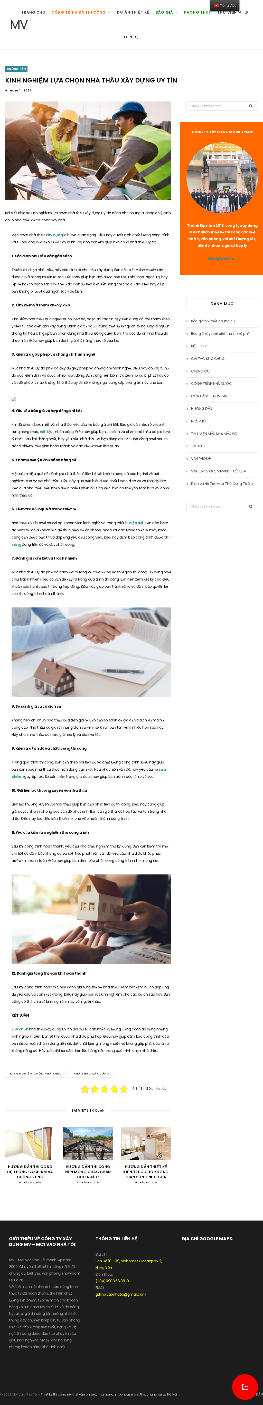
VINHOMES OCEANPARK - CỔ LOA (218, 471)
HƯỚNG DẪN (16, 69)
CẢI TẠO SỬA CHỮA (207, 358)
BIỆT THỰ (198, 346)
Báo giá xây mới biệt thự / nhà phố (220, 333)
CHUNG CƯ (200, 371)
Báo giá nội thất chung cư (213, 321)
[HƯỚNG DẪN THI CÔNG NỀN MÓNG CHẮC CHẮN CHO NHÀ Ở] (88, 1144)
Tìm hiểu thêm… (222, 258)
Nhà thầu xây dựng (91, 1073)
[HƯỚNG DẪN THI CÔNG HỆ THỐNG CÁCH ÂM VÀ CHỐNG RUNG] (30, 1144)
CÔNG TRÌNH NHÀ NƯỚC (211, 383)
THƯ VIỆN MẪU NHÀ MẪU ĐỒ (214, 433)
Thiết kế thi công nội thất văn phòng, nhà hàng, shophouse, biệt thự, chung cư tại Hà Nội (109, 1394)
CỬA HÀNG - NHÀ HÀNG (210, 396)
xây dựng (55, 234)
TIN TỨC (198, 446)
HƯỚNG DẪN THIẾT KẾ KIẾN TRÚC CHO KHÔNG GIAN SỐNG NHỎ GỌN (146, 1171)
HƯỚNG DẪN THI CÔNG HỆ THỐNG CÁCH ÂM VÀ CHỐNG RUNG (30, 1171)
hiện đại (136, 522)
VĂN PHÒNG (201, 458)
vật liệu (46, 431)
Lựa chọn (20, 1029)
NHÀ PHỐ (198, 421)
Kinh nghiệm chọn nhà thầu (36, 1073)
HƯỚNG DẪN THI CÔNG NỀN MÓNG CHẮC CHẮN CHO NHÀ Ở (88, 1171)
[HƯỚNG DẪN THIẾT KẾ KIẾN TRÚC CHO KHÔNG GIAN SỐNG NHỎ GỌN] (146, 1144)
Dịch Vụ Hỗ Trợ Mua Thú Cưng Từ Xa (221, 483)
